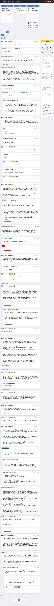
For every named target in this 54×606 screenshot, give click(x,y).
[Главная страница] (1, 1)
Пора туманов (5, 383)
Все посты (3, 32)
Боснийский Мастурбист (46, 87)
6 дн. (15, 200)
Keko (6, 552)
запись (46, 95)
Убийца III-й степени (33, 20)
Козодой (43, 61)
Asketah (8, 200)
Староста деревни (5, 92)
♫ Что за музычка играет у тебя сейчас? (47, 69)
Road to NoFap (44, 94)
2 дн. (14, 41)
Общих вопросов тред (48, 59)
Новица (43, 81)
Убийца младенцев (33, 15)
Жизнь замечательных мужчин (9, 266)
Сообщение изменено (7, 221)
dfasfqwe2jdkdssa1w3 (13, 448)
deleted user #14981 (6, 529)
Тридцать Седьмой (10, 48)
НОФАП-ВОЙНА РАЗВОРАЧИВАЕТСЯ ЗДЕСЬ (47, 63)
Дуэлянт (31, 13)
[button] (9, 1)
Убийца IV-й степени (33, 22)
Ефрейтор (3, 48)
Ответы (6, 34)
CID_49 (43, 107)
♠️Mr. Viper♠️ (10, 169)
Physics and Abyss (45, 66)
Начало (15, 600)
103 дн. (14, 383)
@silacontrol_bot (8, 246)
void (42, 110)
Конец (25, 600)
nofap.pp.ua (44, 76)
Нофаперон (44, 101)
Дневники (5, 1)
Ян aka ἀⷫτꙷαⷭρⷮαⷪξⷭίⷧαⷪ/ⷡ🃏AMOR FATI (9, 472)
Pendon (4, 154)
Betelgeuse (44, 57)
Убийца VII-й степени (33, 27)
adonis (43, 104)
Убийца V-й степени (33, 25)
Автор (7, 32)
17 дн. (13, 85)
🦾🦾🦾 (43, 97)
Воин (3, 552)
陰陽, (3, 303)
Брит (2, 41)
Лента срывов (18, 8)
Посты (2, 34)
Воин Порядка (4, 169)
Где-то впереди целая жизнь (14, 92)
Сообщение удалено (7, 305)
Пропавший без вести (33, 10)
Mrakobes (7, 577)
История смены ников (19, 10)
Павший (31, 8)
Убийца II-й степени (33, 18)
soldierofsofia (44, 113)
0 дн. (7, 154)
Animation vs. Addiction (7, 331)
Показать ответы (4, 64)
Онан (3, 128)
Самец (3, 85)
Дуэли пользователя (19, 12)
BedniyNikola (6, 41)
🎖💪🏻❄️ (3, 238)
